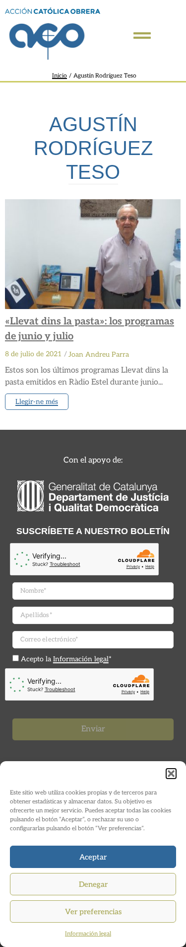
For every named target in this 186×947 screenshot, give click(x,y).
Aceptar (93, 857)
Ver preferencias (93, 911)
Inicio (59, 75)
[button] (171, 774)
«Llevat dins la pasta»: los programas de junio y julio (89, 329)
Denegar (93, 884)
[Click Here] (142, 35)
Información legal (88, 934)
